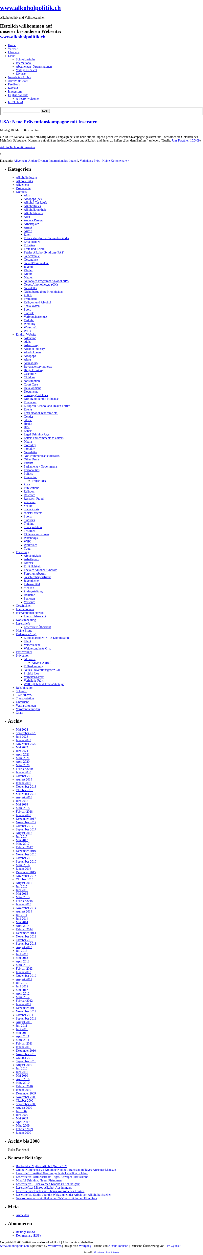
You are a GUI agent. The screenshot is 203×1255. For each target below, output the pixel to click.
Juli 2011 (21, 1025)
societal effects (33, 513)
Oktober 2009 (24, 1100)
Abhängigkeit (32, 555)
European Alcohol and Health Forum (47, 405)
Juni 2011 (22, 1029)
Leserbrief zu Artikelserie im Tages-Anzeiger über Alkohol (52, 1176)
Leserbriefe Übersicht (37, 627)
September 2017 (26, 829)
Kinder (28, 270)
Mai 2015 (22, 893)
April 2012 (23, 993)
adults (27, 341)
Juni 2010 (22, 1072)
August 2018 (24, 797)
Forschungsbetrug (35, 573)
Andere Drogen (38, 160)
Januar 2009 (23, 1132)
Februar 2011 (24, 1043)
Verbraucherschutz (35, 316)
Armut (28, 227)
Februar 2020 (24, 768)
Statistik (29, 313)
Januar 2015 (23, 904)
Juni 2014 (22, 918)
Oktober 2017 (24, 825)
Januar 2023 (23, 740)
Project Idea (39, 480)
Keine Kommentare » (115, 160)
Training (29, 523)
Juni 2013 (22, 954)
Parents (28, 463)
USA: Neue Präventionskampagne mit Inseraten (49, 121)
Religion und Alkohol (37, 302)
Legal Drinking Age (36, 434)
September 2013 (26, 943)
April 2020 (23, 761)
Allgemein (20, 160)
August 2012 (24, 979)
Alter (27, 216)
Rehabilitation (24, 687)
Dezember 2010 (26, 1050)
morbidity (30, 445)
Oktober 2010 (24, 1057)
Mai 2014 (22, 922)
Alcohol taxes (32, 352)
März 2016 (23, 865)
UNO (27, 641)
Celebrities (30, 373)
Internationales (58, 160)
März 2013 (23, 965)
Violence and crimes (36, 534)
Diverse (21, 73)
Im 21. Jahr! (15, 102)
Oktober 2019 (24, 776)
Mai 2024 (22, 729)
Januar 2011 (23, 1047)
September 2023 (26, 733)
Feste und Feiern (34, 249)
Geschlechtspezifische (37, 577)
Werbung (29, 323)
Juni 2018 (22, 801)
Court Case (31, 384)
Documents (31, 391)
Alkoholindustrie (26, 177)
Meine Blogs (24, 630)
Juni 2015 (22, 890)
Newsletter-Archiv (19, 77)
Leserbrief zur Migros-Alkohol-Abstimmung (44, 1187)
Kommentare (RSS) (28, 1235)
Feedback (14, 84)
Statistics (29, 520)
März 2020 (23, 765)
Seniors (28, 505)
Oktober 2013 (24, 940)
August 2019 (24, 779)
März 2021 (23, 758)
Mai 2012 (22, 990)
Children (29, 377)
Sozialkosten (32, 306)
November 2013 (26, 936)
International (24, 63)
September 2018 (26, 793)
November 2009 (26, 1097)
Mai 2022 (22, 747)
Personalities (31, 470)
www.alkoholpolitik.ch (30, 7)
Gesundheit (31, 259)
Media (28, 441)
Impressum (15, 91)
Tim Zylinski (173, 1245)
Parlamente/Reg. (26, 634)
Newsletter (30, 288)
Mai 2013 (22, 957)
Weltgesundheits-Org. (37, 648)
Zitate (19, 712)
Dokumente (23, 188)
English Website (18, 95)
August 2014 (24, 911)
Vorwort (13, 48)
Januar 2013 (23, 972)
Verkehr (29, 320)
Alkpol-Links (24, 181)
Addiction (30, 338)
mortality (29, 448)
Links (11, 55)
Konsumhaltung (26, 620)
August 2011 (24, 1022)
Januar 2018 (23, 815)
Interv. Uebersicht (35, 616)
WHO (28, 541)
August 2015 (24, 883)
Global (28, 420)
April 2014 (23, 925)
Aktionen (29, 659)
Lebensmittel (32, 584)
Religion (29, 491)
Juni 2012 (22, 986)
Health (28, 423)
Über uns (13, 52)
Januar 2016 (23, 868)
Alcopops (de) (33, 199)
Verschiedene (32, 645)
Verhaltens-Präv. (90, 160)
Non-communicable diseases (41, 455)
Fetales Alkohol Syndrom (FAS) (44, 252)
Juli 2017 (21, 836)
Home (12, 45)
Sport (27, 309)
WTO (27, 331)
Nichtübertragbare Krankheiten (43, 291)
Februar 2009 (24, 1129)
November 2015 (26, 875)
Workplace (30, 545)
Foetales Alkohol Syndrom (40, 570)
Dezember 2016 (26, 850)
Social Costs (31, 509)
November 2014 (26, 908)
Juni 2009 (22, 1114)
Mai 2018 (22, 804)
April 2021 (23, 754)
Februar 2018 (24, 811)
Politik (28, 295)
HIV (27, 427)
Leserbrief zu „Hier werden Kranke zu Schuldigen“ (48, 1184)
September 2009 (26, 1104)
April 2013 (23, 961)
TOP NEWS (24, 694)
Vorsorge (29, 602)
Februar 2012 (24, 1000)
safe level (29, 502)
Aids (27, 195)
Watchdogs (31, 537)
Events (28, 409)
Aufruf (28, 231)
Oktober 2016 (24, 858)
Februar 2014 (24, 929)
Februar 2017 (24, 847)
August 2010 (24, 1065)
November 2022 (26, 743)
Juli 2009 (21, 1111)
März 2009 (23, 1125)
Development (32, 388)
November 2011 (26, 1011)
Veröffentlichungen (28, 709)
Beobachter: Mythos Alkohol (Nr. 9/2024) (42, 1166)
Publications (31, 488)
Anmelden (22, 1215)
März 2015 (23, 897)
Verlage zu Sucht (26, 70)
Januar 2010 (23, 1089)
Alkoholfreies (32, 206)
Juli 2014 (21, 915)
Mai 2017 (22, 840)
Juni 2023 (22, 736)
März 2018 (23, 808)
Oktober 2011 (24, 1015)
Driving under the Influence (41, 398)
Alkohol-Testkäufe (35, 202)
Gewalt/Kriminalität (36, 263)
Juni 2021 (22, 751)
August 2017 (24, 833)
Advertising (31, 345)
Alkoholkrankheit (35, 209)
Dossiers (21, 191)
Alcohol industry (34, 348)
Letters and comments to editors (43, 438)
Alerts (27, 359)
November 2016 (26, 854)
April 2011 (22, 1036)
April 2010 (23, 1079)
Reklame (29, 595)
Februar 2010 (24, 1086)
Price (27, 484)
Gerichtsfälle (32, 256)
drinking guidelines (36, 395)
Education (30, 402)
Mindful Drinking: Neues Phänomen (39, 1180)
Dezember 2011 (26, 1007)
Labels (28, 430)
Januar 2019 (23, 783)
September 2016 (26, 861)
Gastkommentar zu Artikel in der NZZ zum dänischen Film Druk (56, 1198)
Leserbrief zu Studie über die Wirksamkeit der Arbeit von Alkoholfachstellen (63, 1194)
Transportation (33, 527)
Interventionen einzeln (30, 612)
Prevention (30, 477)
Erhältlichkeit (32, 241)
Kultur (28, 273)
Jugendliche (31, 580)
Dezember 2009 (26, 1093)
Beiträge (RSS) (25, 1232)
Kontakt (13, 88)
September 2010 (26, 1061)
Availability (31, 363)
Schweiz (21, 691)
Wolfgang (85, 1245)
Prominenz (30, 298)
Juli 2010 (21, 1068)
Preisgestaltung (33, 591)
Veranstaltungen (26, 705)
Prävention (22, 655)
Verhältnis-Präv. (34, 680)
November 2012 (26, 975)
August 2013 (24, 947)
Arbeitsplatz (31, 224)
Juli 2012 (21, 982)
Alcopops (30, 356)
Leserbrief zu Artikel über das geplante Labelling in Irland (52, 1173)
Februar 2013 (24, 968)
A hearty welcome (27, 98)
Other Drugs (31, 459)
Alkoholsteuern (33, 213)
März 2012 (23, 997)
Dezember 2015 (26, 872)
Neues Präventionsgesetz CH (42, 670)
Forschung (22, 552)
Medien (28, 277)
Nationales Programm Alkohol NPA (46, 281)
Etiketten (29, 245)
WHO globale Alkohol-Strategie (44, 684)
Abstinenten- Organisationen (34, 66)
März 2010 (23, 1082)
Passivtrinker (24, 652)
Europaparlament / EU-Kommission (46, 637)
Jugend (73, 160)
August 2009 (24, 1107)
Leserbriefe (23, 623)
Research (29, 495)
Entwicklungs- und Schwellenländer (46, 238)
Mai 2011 (22, 1032)
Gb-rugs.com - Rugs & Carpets (106, 1252)
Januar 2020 (23, 772)
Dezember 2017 (26, 818)
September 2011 (26, 1018)
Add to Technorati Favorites (17, 147)
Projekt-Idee (31, 673)
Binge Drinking (33, 370)
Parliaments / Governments (40, 466)
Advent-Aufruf (41, 662)
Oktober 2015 (24, 879)
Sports (28, 516)
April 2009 (23, 1122)
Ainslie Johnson (118, 1245)
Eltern (27, 234)
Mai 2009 (22, 1118)
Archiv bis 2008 (18, 80)
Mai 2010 (22, 1075)
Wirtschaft (30, 327)
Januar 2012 (23, 1004)
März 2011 (22, 1040)
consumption (32, 381)
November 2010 (26, 1054)
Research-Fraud (34, 498)
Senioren (29, 598)
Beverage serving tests (38, 366)
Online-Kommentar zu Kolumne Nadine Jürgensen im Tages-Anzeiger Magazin (66, 1169)
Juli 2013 (21, 950)
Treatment (30, 530)
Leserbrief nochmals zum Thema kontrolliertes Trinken (50, 1191)
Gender (28, 416)
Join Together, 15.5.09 (186, 140)
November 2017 (26, 822)
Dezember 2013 (26, 933)
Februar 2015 (24, 900)
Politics (28, 473)
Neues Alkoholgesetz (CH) (41, 284)
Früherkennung (33, 666)
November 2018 (26, 786)
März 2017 (23, 843)
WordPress (54, 1245)
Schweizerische (25, 59)
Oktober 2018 (24, 790)
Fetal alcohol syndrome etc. (41, 413)
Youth (27, 548)
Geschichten (23, 605)
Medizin (29, 587)
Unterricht (22, 702)
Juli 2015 (21, 886)
